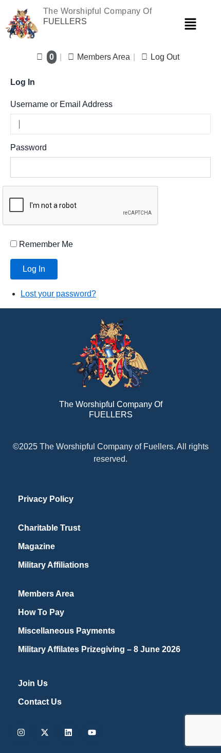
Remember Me (46, 244)
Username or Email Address (61, 104)
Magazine (36, 546)
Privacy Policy (45, 499)
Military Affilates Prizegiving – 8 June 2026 (99, 649)
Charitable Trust (49, 527)
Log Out (165, 56)
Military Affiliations (53, 565)
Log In (34, 269)
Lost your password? (58, 293)
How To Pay (41, 612)
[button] (190, 23)
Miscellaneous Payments (66, 630)
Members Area (103, 56)
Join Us (33, 683)
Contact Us (40, 701)
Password (28, 147)
